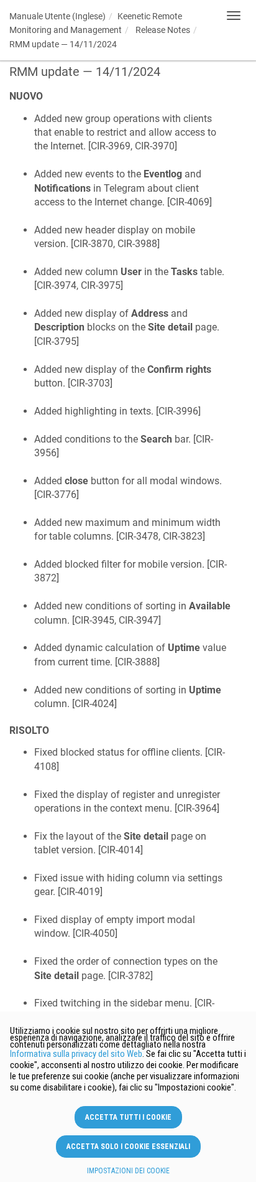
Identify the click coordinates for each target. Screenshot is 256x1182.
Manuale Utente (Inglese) (57, 16)
